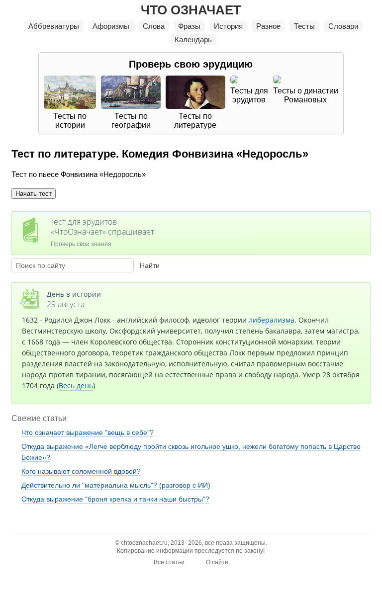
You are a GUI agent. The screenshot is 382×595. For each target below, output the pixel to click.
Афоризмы (111, 26)
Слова (154, 26)
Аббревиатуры (53, 26)
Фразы (189, 26)
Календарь (193, 39)
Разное (268, 26)
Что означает (191, 9)
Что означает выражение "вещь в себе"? (87, 432)
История (228, 26)
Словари (343, 26)
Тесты (304, 26)
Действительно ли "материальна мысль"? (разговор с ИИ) (115, 485)
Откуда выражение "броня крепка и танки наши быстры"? (115, 499)
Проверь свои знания (102, 232)
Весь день (76, 385)
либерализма (271, 320)
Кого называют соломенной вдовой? (81, 471)
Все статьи (169, 562)
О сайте (217, 562)
